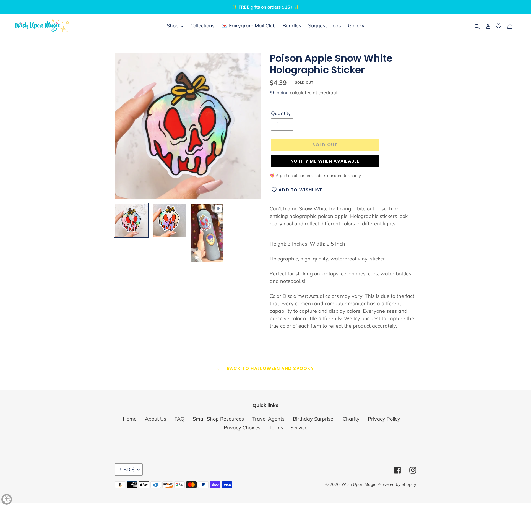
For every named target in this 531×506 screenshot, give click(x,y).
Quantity (281, 113)
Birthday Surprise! (313, 419)
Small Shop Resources (218, 419)
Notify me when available (325, 161)
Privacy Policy (384, 419)
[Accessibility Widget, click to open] (6, 499)
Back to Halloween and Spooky (269, 368)
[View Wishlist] (499, 25)
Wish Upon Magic (359, 484)
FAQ (179, 419)
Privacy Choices (242, 427)
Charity (351, 419)
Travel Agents (268, 419)
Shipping (279, 92)
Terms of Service (288, 427)
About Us (155, 419)
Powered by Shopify (397, 484)
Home (130, 419)
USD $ (127, 469)
